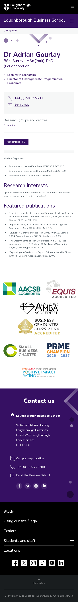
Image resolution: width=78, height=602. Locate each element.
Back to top (39, 583)
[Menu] (72, 21)
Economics (9, 125)
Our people (11, 30)
